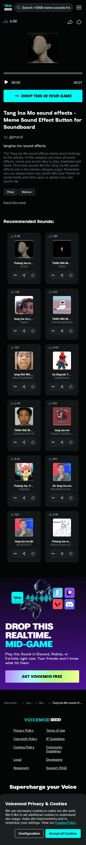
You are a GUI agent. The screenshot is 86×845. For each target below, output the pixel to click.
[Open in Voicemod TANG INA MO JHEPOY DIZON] (53, 330)
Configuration (29, 833)
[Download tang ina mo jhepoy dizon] (32, 330)
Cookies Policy (65, 822)
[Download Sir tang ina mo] (70, 497)
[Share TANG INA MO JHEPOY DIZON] (62, 330)
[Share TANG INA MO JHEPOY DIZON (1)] (62, 275)
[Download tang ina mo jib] (32, 553)
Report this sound (15, 202)
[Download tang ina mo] (70, 442)
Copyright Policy (25, 739)
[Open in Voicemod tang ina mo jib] (15, 553)
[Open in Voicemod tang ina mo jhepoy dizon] (15, 330)
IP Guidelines (55, 739)
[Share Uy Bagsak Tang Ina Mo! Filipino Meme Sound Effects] (62, 386)
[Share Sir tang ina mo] (62, 497)
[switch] (6, 82)
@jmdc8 (15, 137)
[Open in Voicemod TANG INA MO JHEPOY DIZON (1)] (53, 275)
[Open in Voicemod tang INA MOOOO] (15, 386)
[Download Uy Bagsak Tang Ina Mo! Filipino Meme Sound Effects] (70, 386)
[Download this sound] (78, 22)
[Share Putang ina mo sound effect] (24, 275)
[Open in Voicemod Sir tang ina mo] (53, 497)
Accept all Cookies (63, 833)
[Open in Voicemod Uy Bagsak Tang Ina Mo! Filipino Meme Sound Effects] (53, 386)
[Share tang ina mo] (62, 442)
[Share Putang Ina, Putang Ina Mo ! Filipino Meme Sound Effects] (24, 497)
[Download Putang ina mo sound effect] (32, 275)
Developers (54, 759)
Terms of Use (55, 730)
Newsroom (21, 768)
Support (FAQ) (56, 768)
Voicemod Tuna (12, 702)
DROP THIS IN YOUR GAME (46, 96)
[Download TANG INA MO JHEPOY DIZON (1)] (70, 275)
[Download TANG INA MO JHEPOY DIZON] (70, 330)
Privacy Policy (23, 730)
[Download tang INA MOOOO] (32, 386)
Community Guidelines (54, 749)
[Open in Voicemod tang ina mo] (53, 442)
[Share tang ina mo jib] (24, 553)
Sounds (30, 702)
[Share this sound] (70, 22)
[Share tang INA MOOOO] (24, 386)
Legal (17, 759)
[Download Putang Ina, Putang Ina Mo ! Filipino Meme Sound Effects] (32, 497)
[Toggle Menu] (78, 7)
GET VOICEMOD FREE (42, 676)
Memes (43, 702)
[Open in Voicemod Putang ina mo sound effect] (15, 275)
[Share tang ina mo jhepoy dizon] (24, 330)
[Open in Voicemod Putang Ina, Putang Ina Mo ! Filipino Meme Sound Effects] (15, 497)
